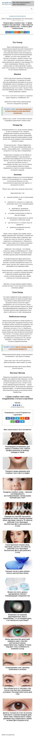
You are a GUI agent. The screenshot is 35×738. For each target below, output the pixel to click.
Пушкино (9, 19)
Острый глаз (7, 3)
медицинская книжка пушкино (17, 16)
